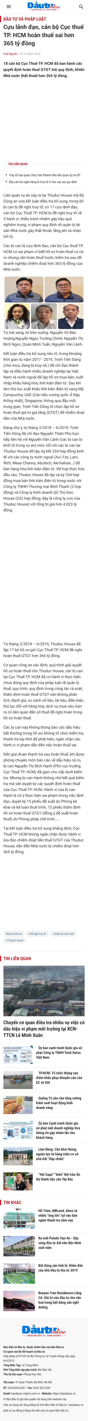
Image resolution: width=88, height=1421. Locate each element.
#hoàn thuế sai (14, 933)
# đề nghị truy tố (37, 933)
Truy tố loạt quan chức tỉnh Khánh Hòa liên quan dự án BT (45, 175)
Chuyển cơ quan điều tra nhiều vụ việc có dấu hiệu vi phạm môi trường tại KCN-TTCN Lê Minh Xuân (44, 1029)
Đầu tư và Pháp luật (24, 19)
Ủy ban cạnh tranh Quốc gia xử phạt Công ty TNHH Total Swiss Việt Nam (59, 1053)
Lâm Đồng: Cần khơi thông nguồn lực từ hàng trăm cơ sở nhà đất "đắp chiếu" (57, 1154)
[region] (44, 896)
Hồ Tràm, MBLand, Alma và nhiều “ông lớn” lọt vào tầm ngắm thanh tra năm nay (57, 1215)
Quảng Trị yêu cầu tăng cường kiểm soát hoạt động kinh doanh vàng (58, 1103)
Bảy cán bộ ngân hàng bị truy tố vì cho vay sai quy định (43, 182)
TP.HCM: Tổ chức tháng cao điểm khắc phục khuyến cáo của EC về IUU (59, 1078)
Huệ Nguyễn (10, 54)
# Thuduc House (14, 940)
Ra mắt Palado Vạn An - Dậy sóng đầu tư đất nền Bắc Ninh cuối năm (59, 1243)
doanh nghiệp (15, 263)
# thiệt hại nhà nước (63, 933)
